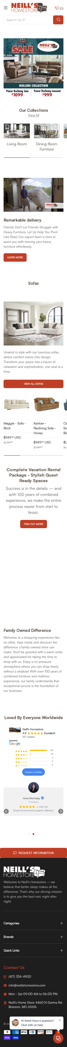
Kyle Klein (31, 798)
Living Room (17, 143)
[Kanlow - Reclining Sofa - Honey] (47, 405)
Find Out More (33, 523)
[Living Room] (17, 131)
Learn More (15, 257)
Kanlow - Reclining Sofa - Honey (45, 428)
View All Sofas (33, 383)
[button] (6, 811)
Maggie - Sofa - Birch (15, 425)
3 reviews (33, 801)
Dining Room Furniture (46, 146)
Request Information (36, 853)
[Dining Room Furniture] (47, 131)
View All (33, 115)
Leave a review (33, 772)
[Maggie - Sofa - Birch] (17, 405)
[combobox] (33, 20)
